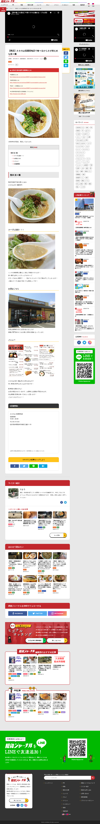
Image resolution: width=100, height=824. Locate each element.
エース (89, 143)
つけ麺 (88, 137)
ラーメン (78, 162)
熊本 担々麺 (14, 153)
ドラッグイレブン (80, 152)
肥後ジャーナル (85, 180)
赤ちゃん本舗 (79, 183)
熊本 (87, 177)
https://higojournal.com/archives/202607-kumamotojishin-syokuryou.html (28, 82)
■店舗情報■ (16, 164)
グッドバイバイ (83, 44)
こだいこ (78, 137)
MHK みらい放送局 (83, 65)
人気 (83, 168)
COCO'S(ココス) (80, 127)
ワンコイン (78, 165)
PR (14, 524)
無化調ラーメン (79, 177)
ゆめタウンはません (80, 143)
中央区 (77, 168)
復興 (82, 171)
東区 (84, 174)
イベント (10, 524)
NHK (87, 127)
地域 (44, 527)
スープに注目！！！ (18, 155)
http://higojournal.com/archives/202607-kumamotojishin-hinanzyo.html (27, 77)
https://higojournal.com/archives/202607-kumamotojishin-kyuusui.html (27, 88)
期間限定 (78, 174)
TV (82, 130)
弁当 (77, 171)
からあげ (78, 134)
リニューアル (86, 162)
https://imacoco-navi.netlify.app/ (18, 94)
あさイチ (88, 130)
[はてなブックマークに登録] (43, 466)
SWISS (78, 130)
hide (35, 147)
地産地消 (46, 712)
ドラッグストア (79, 155)
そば (84, 137)
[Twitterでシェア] (24, 466)
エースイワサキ (79, 146)
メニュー (15, 161)
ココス (87, 146)
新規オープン (88, 171)
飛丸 (77, 187)
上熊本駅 (86, 165)
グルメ (10, 61)
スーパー (78, 149)
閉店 (17, 64)
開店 (90, 183)
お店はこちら (16, 158)
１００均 (83, 187)
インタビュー (13, 676)
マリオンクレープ (80, 159)
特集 (10, 678)
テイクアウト (86, 149)
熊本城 (77, 180)
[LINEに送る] (33, 466)
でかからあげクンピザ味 (82, 140)
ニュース (40, 527)
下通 (91, 165)
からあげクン (86, 134)
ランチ (88, 159)
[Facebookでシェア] (14, 466)
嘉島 (87, 168)
